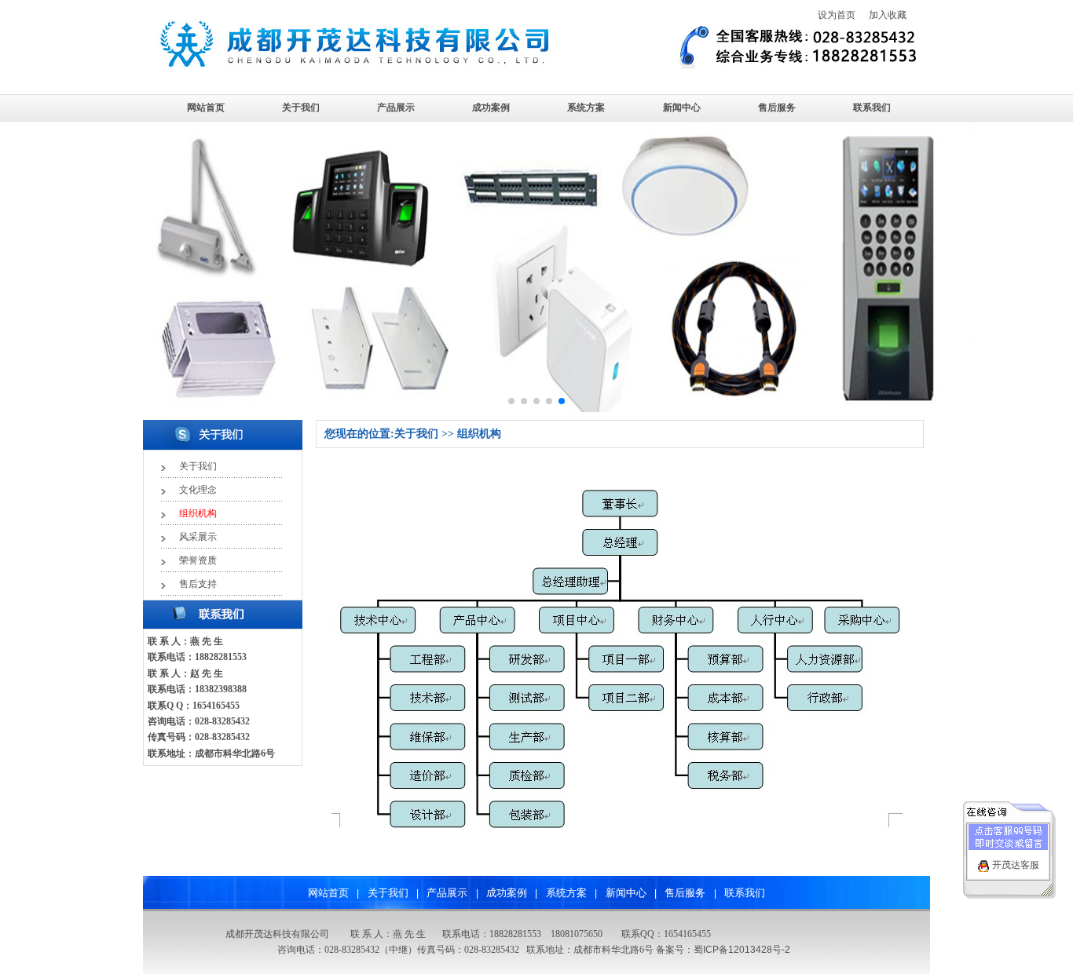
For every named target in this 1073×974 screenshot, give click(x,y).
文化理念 (198, 489)
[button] (511, 401)
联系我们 (872, 107)
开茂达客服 (1015, 864)
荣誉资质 (198, 560)
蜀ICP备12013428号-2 (742, 949)
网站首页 (206, 107)
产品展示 (396, 107)
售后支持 (198, 583)
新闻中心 (682, 107)
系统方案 (586, 107)
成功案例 (491, 107)
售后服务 (777, 107)
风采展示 (198, 536)
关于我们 (301, 107)
